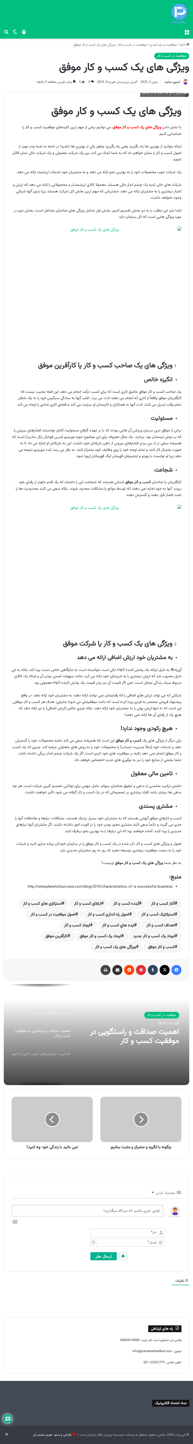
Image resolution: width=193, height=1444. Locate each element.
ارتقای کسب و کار (87, 904)
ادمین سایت (172, 82)
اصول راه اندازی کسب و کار (108, 914)
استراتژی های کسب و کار (42, 904)
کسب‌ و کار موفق (161, 947)
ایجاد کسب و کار (77, 925)
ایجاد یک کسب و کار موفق (100, 936)
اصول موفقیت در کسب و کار (52, 914)
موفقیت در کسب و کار (132, 44)
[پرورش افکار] (179, 14)
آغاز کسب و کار (163, 904)
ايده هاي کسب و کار (118, 925)
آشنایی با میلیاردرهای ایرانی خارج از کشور (130, 1042)
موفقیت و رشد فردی (163, 44)
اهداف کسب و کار (160, 925)
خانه (183, 44)
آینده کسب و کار (126, 904)
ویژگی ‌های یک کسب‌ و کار (115, 947)
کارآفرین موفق (56, 936)
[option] (96, 1034)
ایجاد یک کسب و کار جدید (154, 936)
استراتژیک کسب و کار (158, 914)
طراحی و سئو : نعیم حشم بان (52, 1434)
